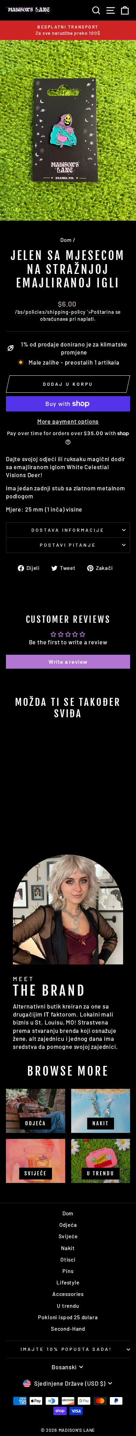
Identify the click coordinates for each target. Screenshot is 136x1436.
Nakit (68, 1248)
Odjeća (68, 1225)
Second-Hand (68, 1328)
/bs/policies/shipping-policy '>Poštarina (64, 312)
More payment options (68, 421)
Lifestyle (67, 1282)
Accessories (68, 1294)
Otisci (68, 1259)
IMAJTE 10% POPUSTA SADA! (66, 1349)
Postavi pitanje (68, 545)
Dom (65, 240)
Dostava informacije (68, 530)
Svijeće (68, 1236)
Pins (67, 1271)
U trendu (68, 1306)
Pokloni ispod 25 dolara (68, 1317)
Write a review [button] (68, 661)
